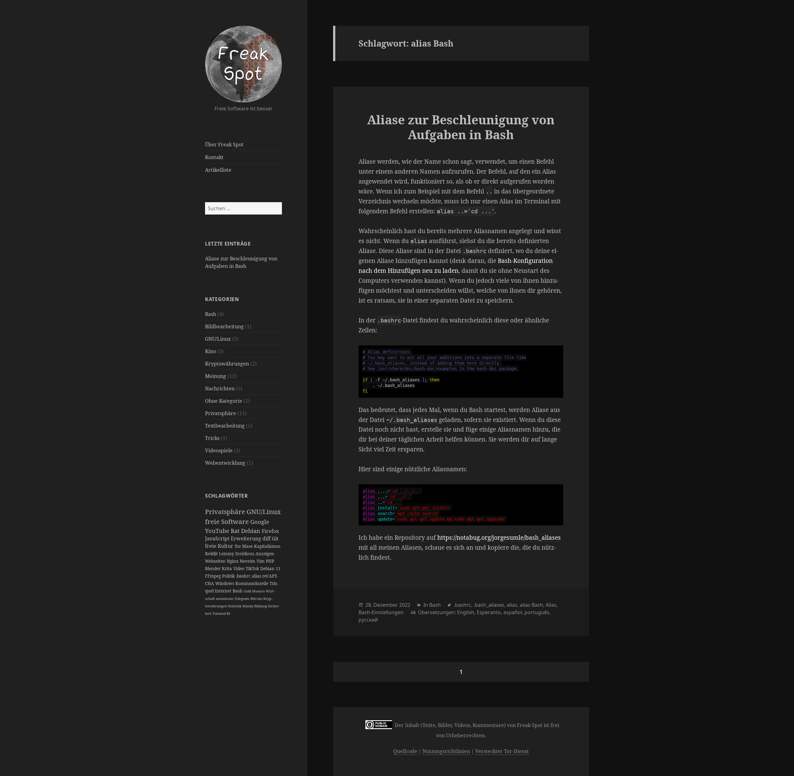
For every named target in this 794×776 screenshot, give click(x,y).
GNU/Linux (218, 338)
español (512, 612)
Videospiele (219, 450)
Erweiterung (246, 538)
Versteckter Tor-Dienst (502, 751)
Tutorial (219, 613)
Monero (259, 591)
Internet (224, 591)
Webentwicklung (225, 462)
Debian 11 (270, 568)
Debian (251, 530)
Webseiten (216, 561)
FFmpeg (213, 576)
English (465, 612)
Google (259, 521)
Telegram (242, 598)
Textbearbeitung (225, 425)
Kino (210, 351)
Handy (248, 606)
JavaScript (218, 538)
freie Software (227, 521)
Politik (229, 576)
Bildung (261, 606)
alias (257, 576)
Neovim (248, 561)
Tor (238, 546)
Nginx (233, 561)
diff (267, 538)
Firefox (270, 531)
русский (368, 619)
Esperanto (489, 612)
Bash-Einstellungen (381, 612)
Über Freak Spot (224, 144)
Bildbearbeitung (224, 326)
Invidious (245, 554)
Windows (225, 583)
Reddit (212, 554)
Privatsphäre (220, 413)
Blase (248, 546)
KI (228, 613)
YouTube (218, 530)
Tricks (212, 438)
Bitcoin (257, 598)
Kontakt (214, 157)
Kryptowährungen (227, 363)
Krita (227, 568)
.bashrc (244, 576)
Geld (248, 591)
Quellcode (405, 751)
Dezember (385, 604)
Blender (213, 568)
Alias (551, 604)
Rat (236, 530)
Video (239, 568)
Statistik (235, 606)
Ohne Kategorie (223, 400)
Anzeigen (265, 554)
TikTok (253, 568)
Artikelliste (218, 169)
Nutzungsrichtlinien (446, 751)
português (536, 612)
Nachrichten (219, 388)
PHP (270, 561)
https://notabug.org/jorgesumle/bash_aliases (499, 538)
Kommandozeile (252, 583)
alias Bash (531, 604)
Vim (261, 561)
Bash (210, 314)
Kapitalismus (267, 546)
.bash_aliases (489, 604)
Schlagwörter (226, 495)
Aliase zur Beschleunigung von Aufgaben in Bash (461, 127)
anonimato (225, 598)
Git (275, 538)
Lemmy (227, 554)
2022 (404, 604)
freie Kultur (219, 546)
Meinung (215, 376)
